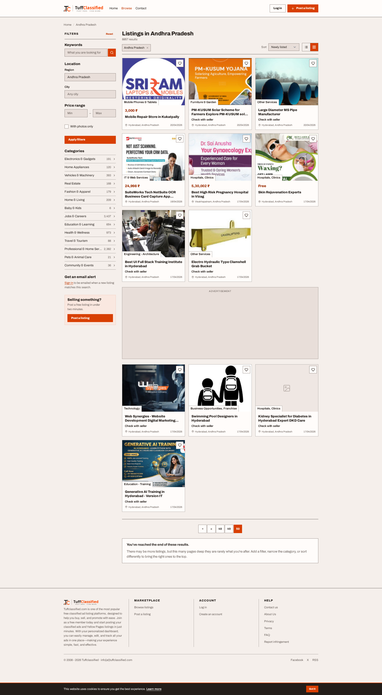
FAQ (267, 635)
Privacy (269, 621)
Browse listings (143, 607)
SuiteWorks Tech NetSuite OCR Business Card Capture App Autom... (150, 196)
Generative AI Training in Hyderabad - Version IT (144, 494)
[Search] (112, 53)
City (67, 86)
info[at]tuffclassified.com (116, 660)
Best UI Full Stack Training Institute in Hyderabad (153, 264)
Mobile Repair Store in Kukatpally (152, 117)
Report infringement (276, 641)
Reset (109, 34)
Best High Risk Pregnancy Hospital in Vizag (219, 194)
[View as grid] (314, 47)
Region (69, 69)
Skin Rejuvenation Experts (279, 192)
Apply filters (76, 139)
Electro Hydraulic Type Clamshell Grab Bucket (218, 264)
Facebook (297, 660)
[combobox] (86, 53)
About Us (270, 614)
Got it (312, 688)
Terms (268, 628)
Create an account (210, 614)
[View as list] (306, 47)
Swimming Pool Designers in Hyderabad (214, 418)
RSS (315, 660)
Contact (141, 8)
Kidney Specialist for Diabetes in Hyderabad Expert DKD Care (284, 418)
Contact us (271, 607)
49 (229, 528)
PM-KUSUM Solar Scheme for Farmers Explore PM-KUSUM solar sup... (219, 114)
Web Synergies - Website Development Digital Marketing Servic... (150, 420)
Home (113, 8)
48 (220, 528)
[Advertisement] (220, 325)
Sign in (69, 282)
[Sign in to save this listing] (179, 63)
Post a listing (80, 318)
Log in (277, 8)
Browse (126, 8)
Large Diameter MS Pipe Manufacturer (277, 112)
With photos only (81, 126)
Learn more (153, 689)
